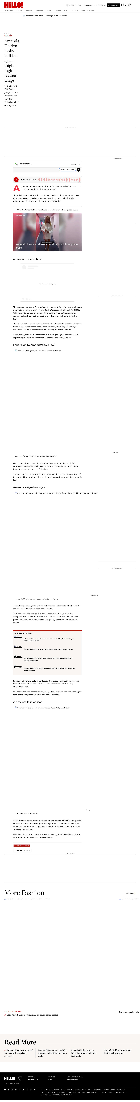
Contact (51, 1077)
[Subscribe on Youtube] (20, 1089)
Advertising (33, 1080)
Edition (89, 5)
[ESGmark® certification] (19, 1078)
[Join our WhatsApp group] (35, 1089)
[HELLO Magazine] (13, 5)
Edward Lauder (24, 163)
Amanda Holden (29, 186)
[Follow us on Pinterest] (27, 1089)
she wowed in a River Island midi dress (44, 614)
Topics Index (72, 1080)
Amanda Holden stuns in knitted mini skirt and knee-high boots (84, 1053)
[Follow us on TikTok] (16, 1089)
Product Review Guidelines (61, 1094)
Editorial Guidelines (87, 1092)
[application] (47, 232)
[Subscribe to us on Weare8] (31, 1089)
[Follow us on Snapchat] (23, 1089)
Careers (43, 1094)
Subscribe (113, 5)
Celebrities (8, 11)
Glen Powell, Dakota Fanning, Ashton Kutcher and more (32, 1014)
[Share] (78, 170)
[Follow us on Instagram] (5, 1089)
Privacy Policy (117, 1089)
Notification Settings (49, 1092)
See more (130, 893)
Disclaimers (45, 1089)
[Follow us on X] (12, 1089)
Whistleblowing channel (98, 1089)
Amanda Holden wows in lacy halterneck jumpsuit (117, 1051)
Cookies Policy (59, 1089)
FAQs (50, 1080)
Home (7, 34)
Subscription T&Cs (74, 1077)
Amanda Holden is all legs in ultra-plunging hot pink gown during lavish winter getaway (49, 669)
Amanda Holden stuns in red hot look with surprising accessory (18, 1053)
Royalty (19, 11)
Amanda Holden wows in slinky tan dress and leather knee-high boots (52, 1053)
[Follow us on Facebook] (9, 1089)
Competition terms (68, 1092)
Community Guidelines (76, 1089)
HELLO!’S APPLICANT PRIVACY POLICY (112, 1092)
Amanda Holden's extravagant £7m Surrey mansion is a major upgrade (48, 649)
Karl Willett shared (36, 335)
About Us (31, 1077)
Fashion (29, 11)
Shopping (74, 11)
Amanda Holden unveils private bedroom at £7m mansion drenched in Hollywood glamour (48, 659)
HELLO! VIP (91, 11)
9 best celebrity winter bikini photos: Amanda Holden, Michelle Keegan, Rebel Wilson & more (49, 640)
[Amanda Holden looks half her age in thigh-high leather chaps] (126, 5)
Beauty (49, 11)
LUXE (83, 11)
